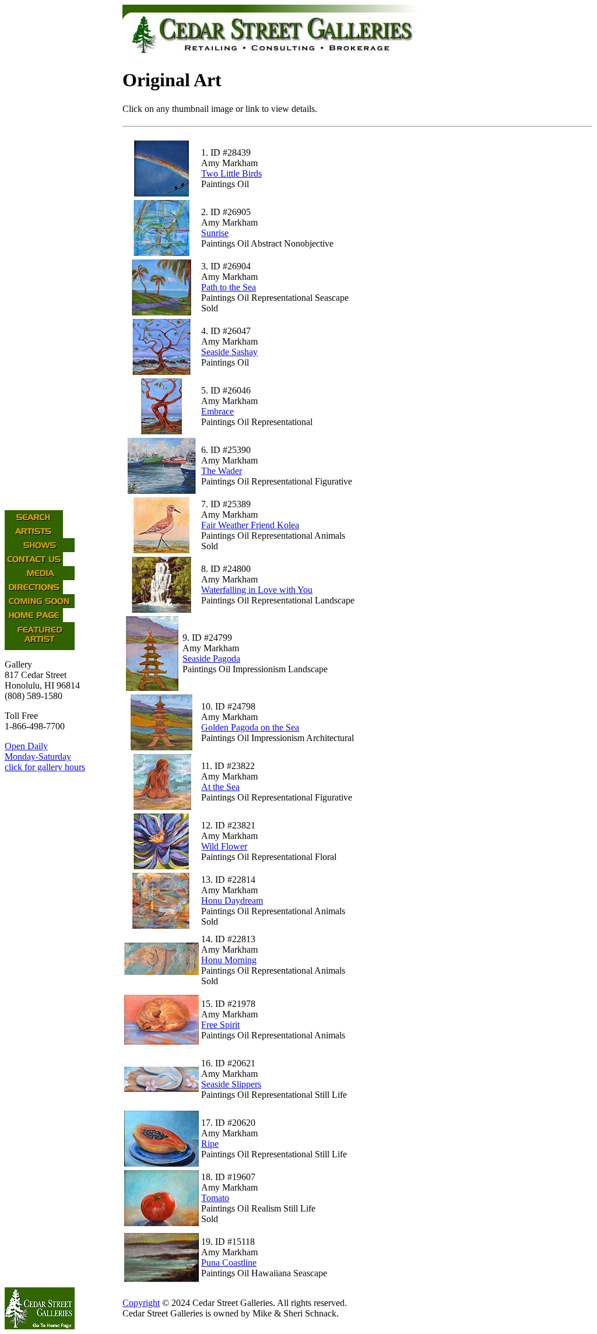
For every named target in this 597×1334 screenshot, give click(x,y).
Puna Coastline (229, 1263)
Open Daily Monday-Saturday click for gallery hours (45, 756)
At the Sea (220, 787)
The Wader (221, 471)
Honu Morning (229, 960)
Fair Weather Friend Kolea (250, 525)
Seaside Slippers (231, 1084)
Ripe (210, 1144)
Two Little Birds (231, 173)
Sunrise (215, 233)
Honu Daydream (232, 900)
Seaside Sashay (229, 352)
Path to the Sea (228, 287)
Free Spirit (220, 1025)
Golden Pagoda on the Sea (250, 727)
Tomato (215, 1198)
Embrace (217, 411)
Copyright (141, 1303)
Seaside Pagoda (211, 659)
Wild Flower (224, 846)
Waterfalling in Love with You (256, 590)
